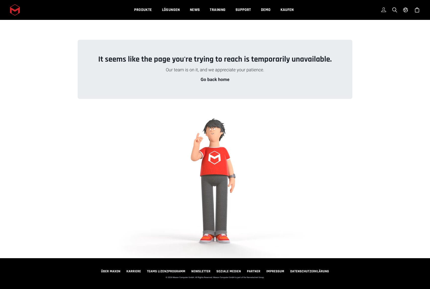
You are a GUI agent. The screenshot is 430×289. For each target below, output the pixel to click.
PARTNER (253, 271)
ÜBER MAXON (110, 271)
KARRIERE (133, 271)
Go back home (215, 79)
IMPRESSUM (275, 271)
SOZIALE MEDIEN (228, 271)
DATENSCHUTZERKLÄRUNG (309, 271)
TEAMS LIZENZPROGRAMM (166, 271)
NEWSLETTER (201, 271)
